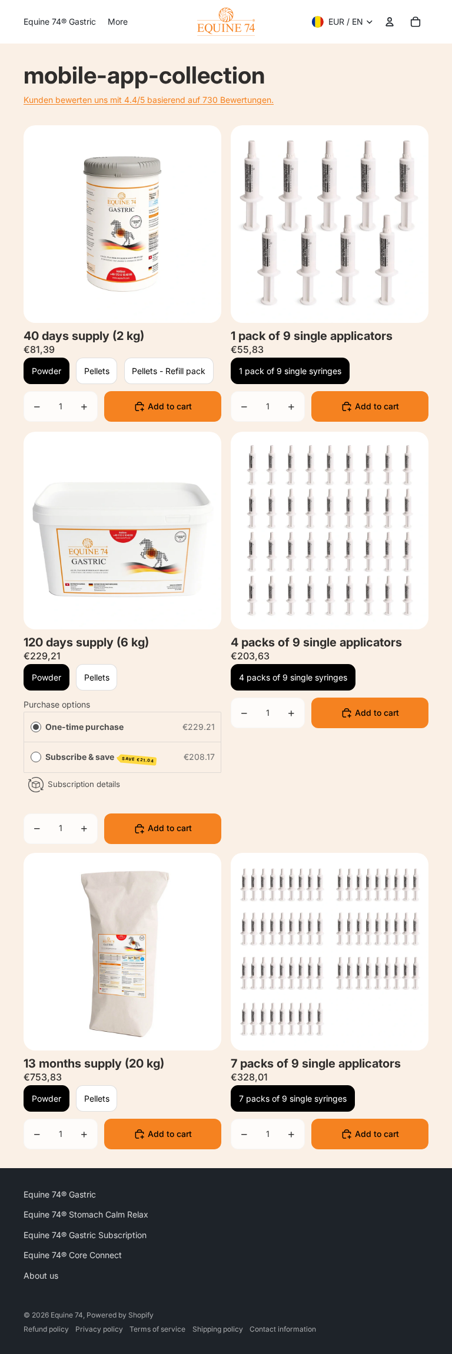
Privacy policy (99, 1329)
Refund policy (46, 1329)
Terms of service (157, 1329)
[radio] (36, 726)
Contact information (283, 1329)
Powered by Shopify (120, 1314)
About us (41, 1275)
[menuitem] (60, 22)
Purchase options (57, 704)
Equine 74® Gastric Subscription (85, 1235)
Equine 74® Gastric (60, 1194)
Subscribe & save (100, 757)
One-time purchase (84, 726)
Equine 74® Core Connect (73, 1255)
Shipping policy (217, 1329)
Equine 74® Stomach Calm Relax (86, 1214)
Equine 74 (67, 1314)
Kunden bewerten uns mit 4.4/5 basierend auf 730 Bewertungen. (149, 100)
